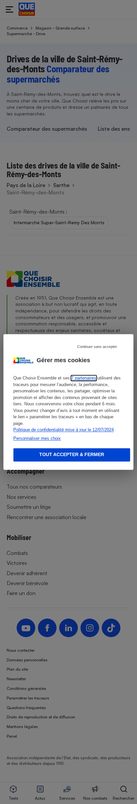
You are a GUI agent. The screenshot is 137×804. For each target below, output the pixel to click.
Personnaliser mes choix (37, 438)
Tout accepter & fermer (71, 454)
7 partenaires (83, 378)
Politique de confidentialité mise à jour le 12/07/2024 (63, 430)
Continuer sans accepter (97, 347)
